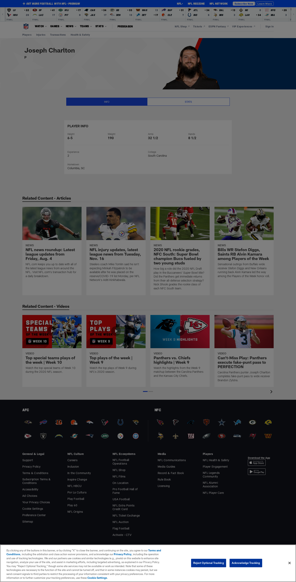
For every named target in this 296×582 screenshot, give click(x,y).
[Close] (289, 562)
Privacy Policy (122, 554)
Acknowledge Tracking (246, 562)
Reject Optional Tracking (208, 562)
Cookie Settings (97, 577)
